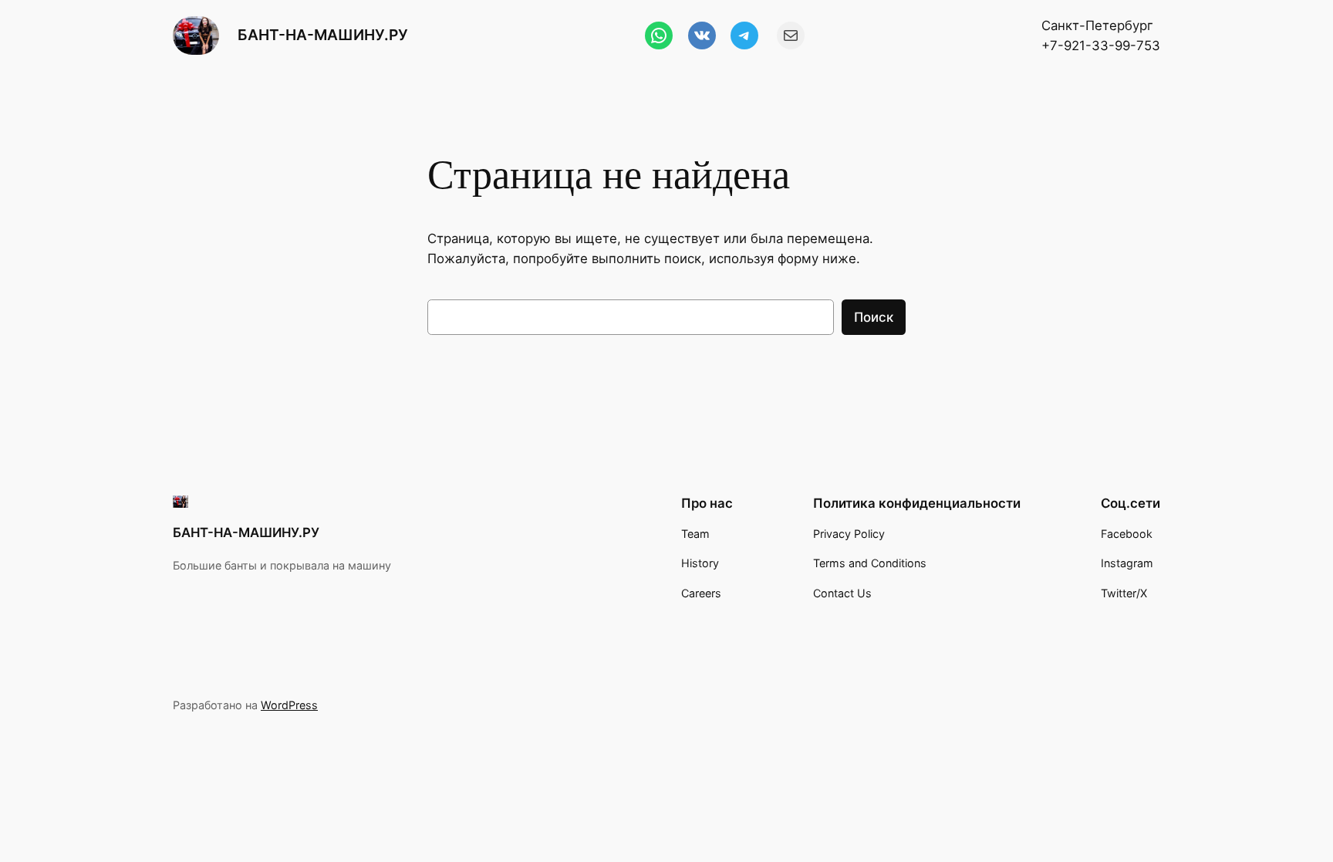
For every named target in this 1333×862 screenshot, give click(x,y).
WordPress (289, 705)
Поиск (873, 317)
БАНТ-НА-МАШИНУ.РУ (323, 34)
